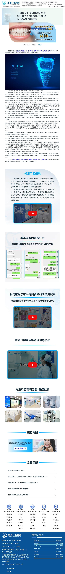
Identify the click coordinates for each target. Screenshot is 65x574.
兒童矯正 (32, 517)
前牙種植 (9, 514)
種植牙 (40, 45)
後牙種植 (9, 517)
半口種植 (9, 523)
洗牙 (20, 517)
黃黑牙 (21, 520)
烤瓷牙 (44, 523)
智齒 (56, 517)
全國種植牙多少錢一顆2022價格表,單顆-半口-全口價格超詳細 (34, 51)
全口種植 (9, 525)
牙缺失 (44, 517)
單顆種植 (9, 520)
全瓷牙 (44, 514)
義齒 (44, 525)
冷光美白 (20, 514)
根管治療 (56, 528)
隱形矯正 (32, 520)
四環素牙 (20, 523)
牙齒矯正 (32, 514)
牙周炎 (56, 525)
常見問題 (20, 525)
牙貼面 (21, 528)
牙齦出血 (56, 520)
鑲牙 (44, 520)
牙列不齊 (32, 528)
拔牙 (56, 523)
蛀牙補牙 (56, 514)
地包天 (32, 525)
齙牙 (32, 523)
